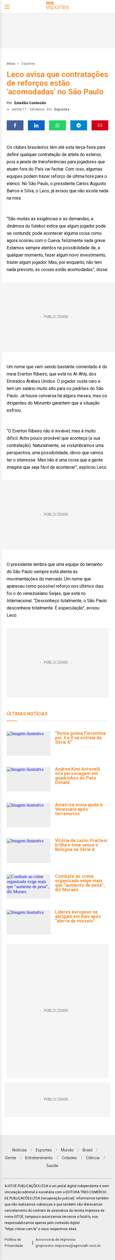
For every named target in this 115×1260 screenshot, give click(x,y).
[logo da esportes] (57, 7)
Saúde (52, 1165)
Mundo (67, 1149)
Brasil (87, 1149)
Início (11, 64)
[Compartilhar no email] (100, 125)
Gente (10, 1157)
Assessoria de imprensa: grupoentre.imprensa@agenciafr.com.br (68, 1243)
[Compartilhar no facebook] (15, 125)
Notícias (19, 1149)
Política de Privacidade (13, 1243)
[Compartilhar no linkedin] (36, 125)
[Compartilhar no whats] (57, 125)
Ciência (93, 1157)
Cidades (69, 1157)
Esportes (28, 64)
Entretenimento (39, 1157)
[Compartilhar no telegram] (78, 125)
